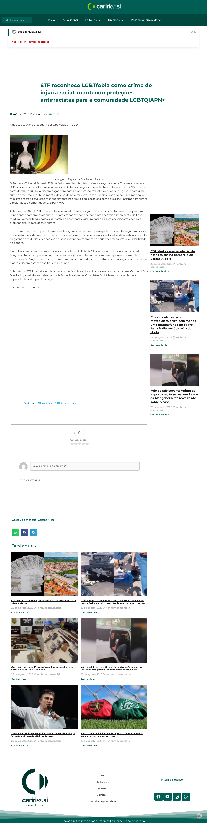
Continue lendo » (19, 612)
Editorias (91, 20)
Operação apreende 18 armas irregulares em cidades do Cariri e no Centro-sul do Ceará (42, 668)
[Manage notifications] (199, 815)
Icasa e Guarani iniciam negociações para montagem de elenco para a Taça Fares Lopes (112, 734)
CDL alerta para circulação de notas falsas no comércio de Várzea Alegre (172, 255)
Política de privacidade (146, 20)
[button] (15, 532)
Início (51, 20)
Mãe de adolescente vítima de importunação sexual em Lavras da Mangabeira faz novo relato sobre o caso (111, 668)
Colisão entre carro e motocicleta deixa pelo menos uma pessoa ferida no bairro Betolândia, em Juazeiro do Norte (113, 601)
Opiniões (114, 20)
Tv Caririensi (70, 20)
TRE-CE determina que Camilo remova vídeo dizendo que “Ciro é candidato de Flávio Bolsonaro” (43, 734)
